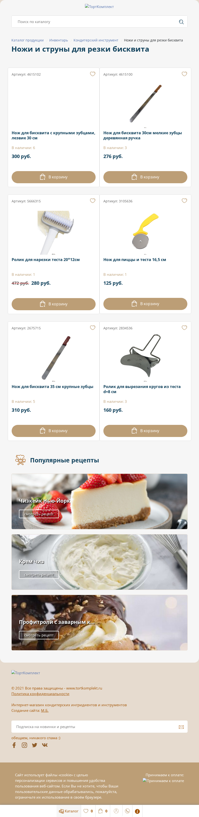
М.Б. (45, 710)
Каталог (71, 811)
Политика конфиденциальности (40, 693)
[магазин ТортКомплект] (99, 6)
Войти (116, 810)
